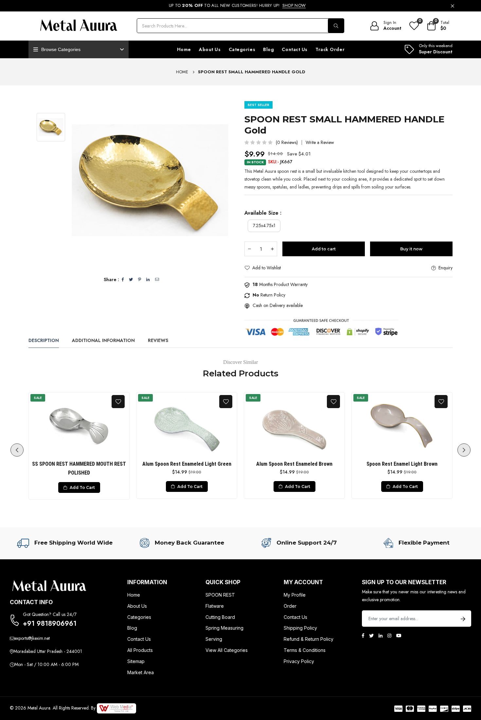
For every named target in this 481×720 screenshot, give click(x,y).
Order (290, 606)
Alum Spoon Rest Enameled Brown (294, 464)
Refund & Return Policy (308, 639)
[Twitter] (371, 635)
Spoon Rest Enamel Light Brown (401, 464)
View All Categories (226, 650)
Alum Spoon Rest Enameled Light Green (186, 464)
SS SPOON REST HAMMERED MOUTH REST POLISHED (79, 468)
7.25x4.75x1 (264, 225)
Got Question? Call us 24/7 (50, 614)
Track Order (330, 49)
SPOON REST (220, 595)
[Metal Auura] (78, 26)
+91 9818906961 (50, 623)
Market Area (140, 672)
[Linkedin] (381, 635)
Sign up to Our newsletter (404, 582)
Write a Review (320, 142)
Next (464, 450)
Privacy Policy (299, 661)
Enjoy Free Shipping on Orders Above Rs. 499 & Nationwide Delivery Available (237, 5)
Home (184, 49)
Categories (242, 49)
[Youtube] (398, 635)
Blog (268, 49)
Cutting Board (220, 617)
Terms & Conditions (305, 650)
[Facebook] (363, 635)
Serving (213, 639)
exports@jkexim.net (32, 638)
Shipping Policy (300, 628)
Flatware (214, 606)
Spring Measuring (224, 628)
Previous (17, 450)
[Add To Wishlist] (118, 401)
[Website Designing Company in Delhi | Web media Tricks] (116, 708)
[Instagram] (389, 635)
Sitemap (136, 661)
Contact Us (295, 49)
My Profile (295, 595)
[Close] (452, 5)
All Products (140, 650)
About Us (210, 49)
